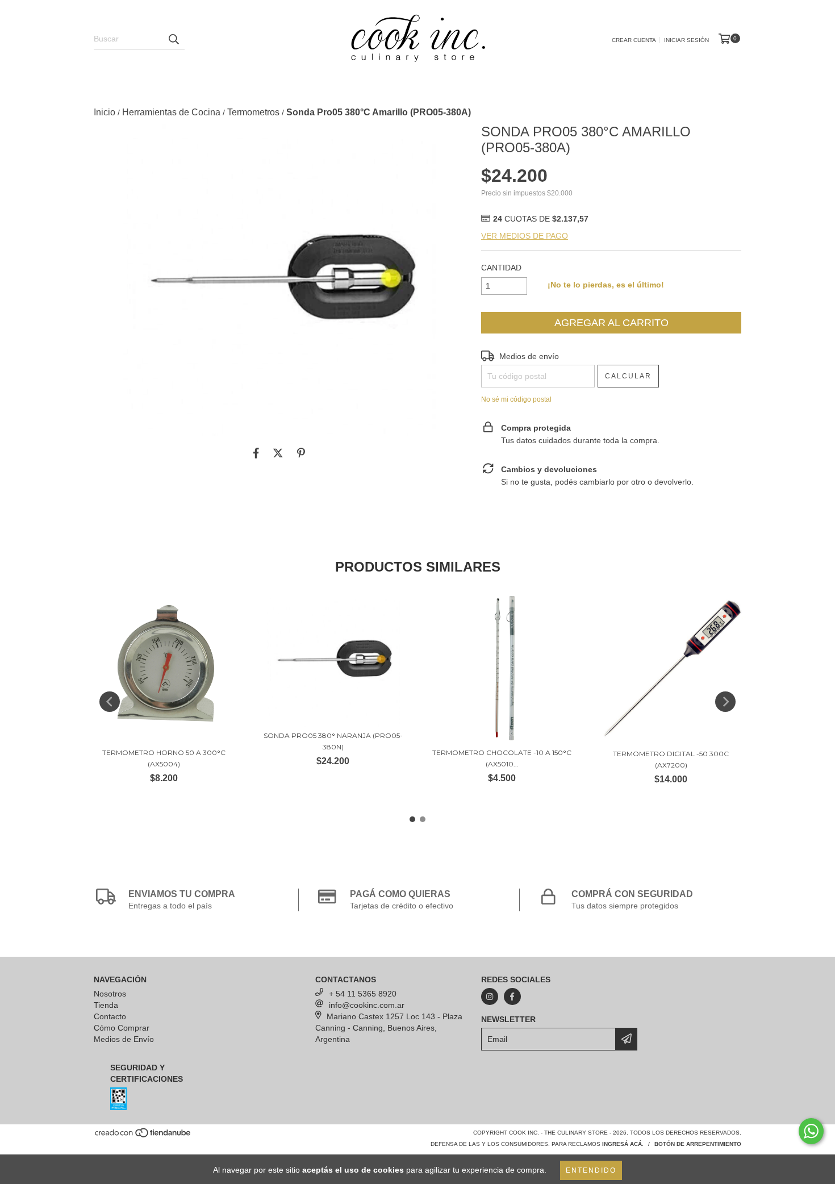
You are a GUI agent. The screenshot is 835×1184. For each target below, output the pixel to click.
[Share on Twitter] (278, 453)
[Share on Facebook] (256, 453)
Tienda (106, 1005)
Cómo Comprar (121, 1027)
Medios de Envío (124, 1039)
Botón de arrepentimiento (697, 1144)
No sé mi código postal (516, 399)
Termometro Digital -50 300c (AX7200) (671, 759)
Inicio (104, 112)
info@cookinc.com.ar (366, 1005)
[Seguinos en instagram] (489, 996)
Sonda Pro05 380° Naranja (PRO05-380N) (333, 741)
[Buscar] (173, 39)
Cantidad (501, 267)
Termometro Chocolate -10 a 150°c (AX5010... (501, 758)
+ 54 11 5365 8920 (362, 993)
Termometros (253, 112)
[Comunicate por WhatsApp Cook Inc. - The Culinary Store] (811, 1131)
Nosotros (110, 993)
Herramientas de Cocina (171, 112)
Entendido (591, 1170)
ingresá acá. (623, 1144)
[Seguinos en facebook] (512, 996)
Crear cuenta (634, 40)
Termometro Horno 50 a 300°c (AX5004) (164, 758)
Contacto (110, 1016)
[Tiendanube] (143, 1136)
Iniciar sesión (686, 40)
